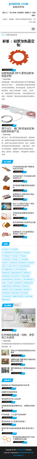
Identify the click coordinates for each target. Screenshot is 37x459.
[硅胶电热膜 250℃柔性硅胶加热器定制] (18, 57)
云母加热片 (15, 259)
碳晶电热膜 (15, 293)
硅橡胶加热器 (28, 283)
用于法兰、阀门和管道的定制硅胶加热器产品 (17, 130)
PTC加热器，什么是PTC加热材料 (13, 414)
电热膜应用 (18, 283)
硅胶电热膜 (6, 293)
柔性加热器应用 (7, 279)
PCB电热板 (26, 253)
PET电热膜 (5, 256)
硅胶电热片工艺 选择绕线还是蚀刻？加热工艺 (23, 233)
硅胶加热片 (25, 286)
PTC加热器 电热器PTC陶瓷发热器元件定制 (23, 168)
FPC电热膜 (14, 249)
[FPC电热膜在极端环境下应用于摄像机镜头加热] (6, 440)
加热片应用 (12, 266)
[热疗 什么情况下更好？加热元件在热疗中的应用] (6, 206)
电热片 (4, 283)
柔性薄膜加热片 (28, 279)
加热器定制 (13, 263)
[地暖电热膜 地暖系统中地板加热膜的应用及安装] (5, 361)
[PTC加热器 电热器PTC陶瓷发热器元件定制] (6, 169)
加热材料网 (23, 453)
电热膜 (10, 283)
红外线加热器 (6, 296)
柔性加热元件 (15, 276)
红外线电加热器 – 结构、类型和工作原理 (17, 336)
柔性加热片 (18, 279)
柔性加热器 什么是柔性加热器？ (13, 421)
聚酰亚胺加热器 (18, 296)
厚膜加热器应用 (16, 273)
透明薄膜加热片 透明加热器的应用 (23, 369)
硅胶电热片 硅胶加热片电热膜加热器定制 (23, 195)
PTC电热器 (22, 256)
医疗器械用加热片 (8, 269)
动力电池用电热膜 (23, 266)
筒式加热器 (24, 293)
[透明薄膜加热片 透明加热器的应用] (5, 370)
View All (16, 305)
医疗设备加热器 (21, 269)
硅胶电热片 (27, 289)
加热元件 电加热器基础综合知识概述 (23, 351)
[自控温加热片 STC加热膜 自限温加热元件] (6, 179)
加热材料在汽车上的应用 (11, 399)
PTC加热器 (14, 256)
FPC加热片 (5, 249)
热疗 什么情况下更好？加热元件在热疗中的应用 (23, 205)
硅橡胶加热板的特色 (9, 392)
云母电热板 (24, 259)
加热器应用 (22, 263)
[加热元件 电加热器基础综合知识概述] (5, 352)
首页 (3, 35)
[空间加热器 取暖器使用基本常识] (6, 216)
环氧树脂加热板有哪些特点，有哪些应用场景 (18, 407)
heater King (7, 79)
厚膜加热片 (27, 273)
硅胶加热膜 (18, 289)
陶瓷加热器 (6, 300)
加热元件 (5, 263)
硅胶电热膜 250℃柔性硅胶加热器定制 (17, 74)
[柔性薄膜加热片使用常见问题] (6, 225)
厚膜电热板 (6, 276)
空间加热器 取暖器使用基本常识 (23, 214)
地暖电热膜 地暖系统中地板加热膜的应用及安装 (23, 360)
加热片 (4, 266)
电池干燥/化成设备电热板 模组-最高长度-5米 (17, 429)
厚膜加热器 (6, 273)
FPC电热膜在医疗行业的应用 (11, 253)
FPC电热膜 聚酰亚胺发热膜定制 (24, 186)
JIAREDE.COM (21, 450)
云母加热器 (6, 259)
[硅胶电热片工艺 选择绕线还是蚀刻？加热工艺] (6, 234)
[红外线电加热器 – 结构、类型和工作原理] (18, 318)
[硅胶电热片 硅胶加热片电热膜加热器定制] (6, 197)
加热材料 (31, 263)
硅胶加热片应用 (7, 289)
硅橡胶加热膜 (6, 286)
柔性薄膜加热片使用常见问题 (24, 222)
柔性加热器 (25, 276)
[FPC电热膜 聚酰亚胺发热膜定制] (6, 187)
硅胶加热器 (16, 286)
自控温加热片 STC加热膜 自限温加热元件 (24, 177)
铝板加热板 (28, 296)
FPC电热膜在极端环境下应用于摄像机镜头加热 (24, 438)
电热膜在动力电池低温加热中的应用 (15, 385)
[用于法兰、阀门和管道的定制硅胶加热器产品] (18, 113)
